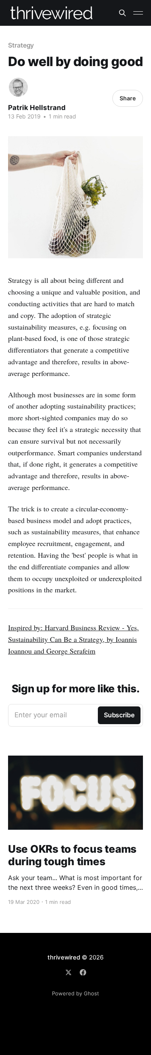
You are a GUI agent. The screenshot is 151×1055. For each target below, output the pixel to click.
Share (128, 98)
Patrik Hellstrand (37, 108)
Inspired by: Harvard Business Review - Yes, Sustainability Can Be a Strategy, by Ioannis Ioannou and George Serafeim (73, 639)
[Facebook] (83, 972)
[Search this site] (122, 12)
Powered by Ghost (75, 993)
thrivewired (64, 957)
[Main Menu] (138, 13)
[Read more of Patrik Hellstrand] (18, 87)
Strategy (21, 45)
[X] (68, 972)
